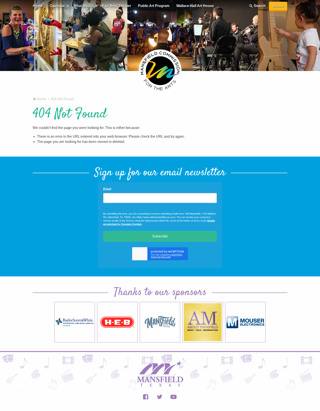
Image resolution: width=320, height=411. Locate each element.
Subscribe (160, 236)
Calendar (57, 6)
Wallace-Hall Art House (195, 6)
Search (260, 6)
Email (107, 188)
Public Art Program (153, 6)
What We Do (83, 6)
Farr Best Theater (116, 6)
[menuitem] (37, 6)
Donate (278, 6)
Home (38, 6)
